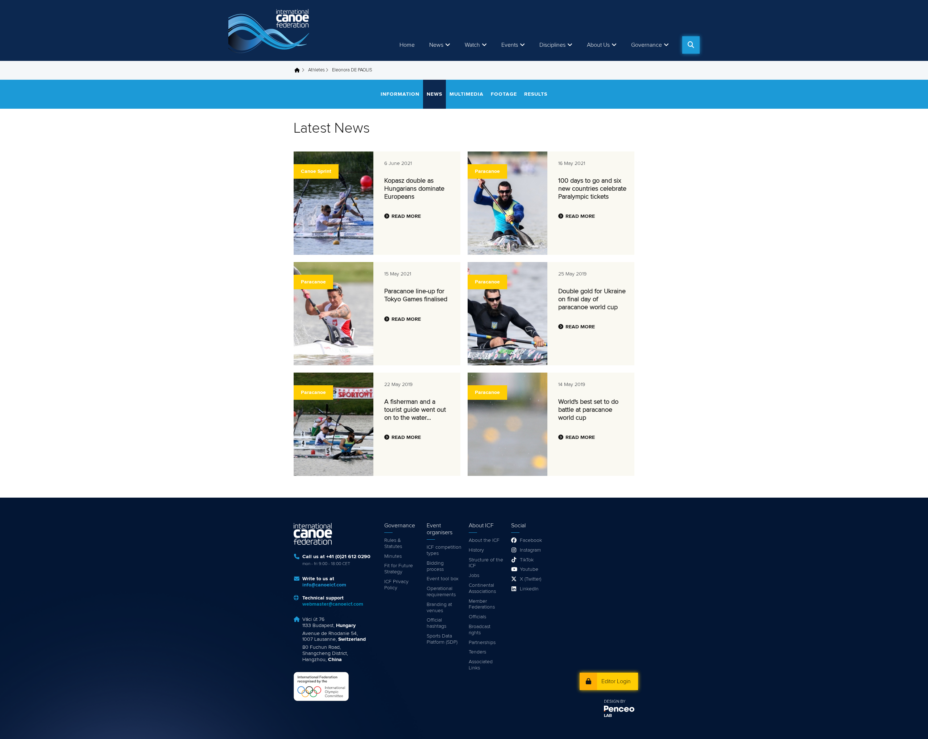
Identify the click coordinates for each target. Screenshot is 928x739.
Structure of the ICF (486, 563)
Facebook (531, 540)
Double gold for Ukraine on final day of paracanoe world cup (592, 299)
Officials (477, 616)
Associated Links (481, 665)
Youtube (529, 569)
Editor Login (616, 681)
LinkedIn (529, 588)
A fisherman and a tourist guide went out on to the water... (415, 410)
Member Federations (482, 604)
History (476, 550)
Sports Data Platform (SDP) (442, 639)
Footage (504, 94)
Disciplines (552, 45)
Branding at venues (439, 607)
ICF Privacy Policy (396, 584)
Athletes (316, 70)
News (436, 45)
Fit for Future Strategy (398, 568)
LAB (608, 716)
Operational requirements (441, 591)
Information (400, 94)
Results (535, 94)
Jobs (474, 575)
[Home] (270, 30)
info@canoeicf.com (324, 585)
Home (407, 45)
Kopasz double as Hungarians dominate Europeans (414, 189)
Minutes (393, 556)
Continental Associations (482, 588)
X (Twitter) (530, 579)
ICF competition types (444, 550)
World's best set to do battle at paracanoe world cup (588, 410)
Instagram (530, 550)
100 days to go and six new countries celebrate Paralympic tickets (592, 189)
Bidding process (435, 566)
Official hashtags (436, 623)
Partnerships (482, 642)
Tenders (477, 652)
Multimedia (467, 94)
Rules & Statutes (393, 543)
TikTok (527, 559)
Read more (406, 216)
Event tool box (443, 578)
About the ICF (484, 540)
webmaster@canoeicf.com (332, 604)
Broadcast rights (479, 629)
